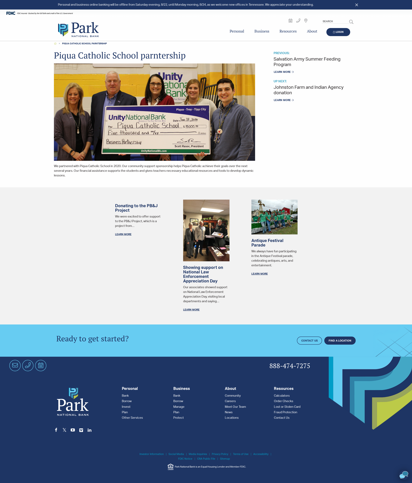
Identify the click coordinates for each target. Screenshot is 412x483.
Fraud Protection (285, 412)
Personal (237, 31)
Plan (125, 412)
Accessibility (260, 454)
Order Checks (283, 401)
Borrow (127, 401)
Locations (232, 417)
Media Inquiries (198, 454)
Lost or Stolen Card (287, 406)
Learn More (282, 72)
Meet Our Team (235, 406)
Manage (178, 406)
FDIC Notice (185, 459)
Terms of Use (240, 454)
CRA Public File (206, 459)
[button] (404, 475)
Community (233, 395)
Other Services (132, 417)
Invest (126, 406)
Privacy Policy (220, 454)
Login (340, 32)
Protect (178, 417)
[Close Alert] (356, 5)
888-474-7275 (289, 366)
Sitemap (225, 459)
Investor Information (152, 454)
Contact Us (309, 340)
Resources (288, 31)
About (312, 31)
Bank (125, 395)
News (229, 412)
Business (261, 31)
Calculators (282, 395)
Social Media (176, 454)
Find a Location (340, 340)
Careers (230, 401)
